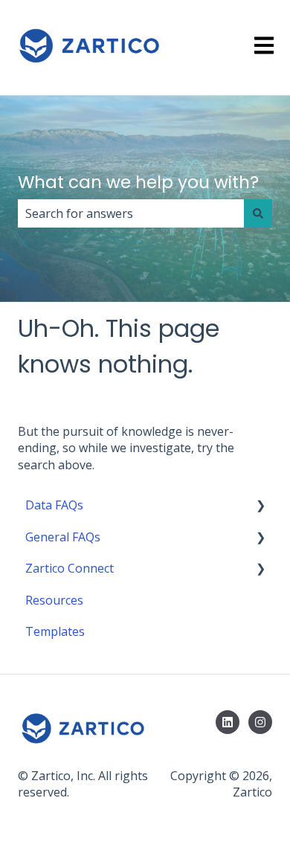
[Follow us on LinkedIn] (227, 722)
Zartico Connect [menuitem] (69, 568)
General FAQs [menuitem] (62, 537)
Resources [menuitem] (54, 600)
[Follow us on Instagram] (260, 722)
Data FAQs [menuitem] (54, 505)
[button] (260, 506)
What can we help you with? (138, 182)
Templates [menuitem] (55, 631)
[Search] (258, 213)
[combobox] (131, 213)
